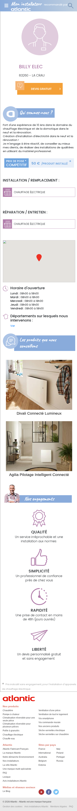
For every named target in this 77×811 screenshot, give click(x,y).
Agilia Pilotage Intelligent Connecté (39, 475)
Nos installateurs (11, 761)
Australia (42, 757)
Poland (59, 753)
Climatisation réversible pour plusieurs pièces (17, 725)
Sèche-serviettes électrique (51, 730)
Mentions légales (58, 806)
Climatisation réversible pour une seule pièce (19, 719)
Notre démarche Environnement (18, 757)
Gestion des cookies (12, 806)
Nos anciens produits (48, 726)
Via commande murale (49, 722)
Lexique (7, 777)
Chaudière (8, 710)
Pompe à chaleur (11, 714)
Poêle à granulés (11, 730)
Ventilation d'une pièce (49, 710)
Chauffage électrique (13, 734)
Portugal (60, 757)
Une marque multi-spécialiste (17, 769)
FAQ (5, 773)
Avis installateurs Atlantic (15, 781)
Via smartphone (46, 718)
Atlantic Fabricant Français (15, 749)
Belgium (42, 761)
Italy (58, 749)
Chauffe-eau (9, 738)
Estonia (42, 765)
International (44, 753)
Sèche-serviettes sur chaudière (53, 734)
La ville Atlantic (10, 765)
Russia (59, 761)
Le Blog (6, 791)
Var (12, 326)
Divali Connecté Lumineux (39, 413)
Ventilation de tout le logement (53, 714)
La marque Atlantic (12, 753)
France (41, 749)
